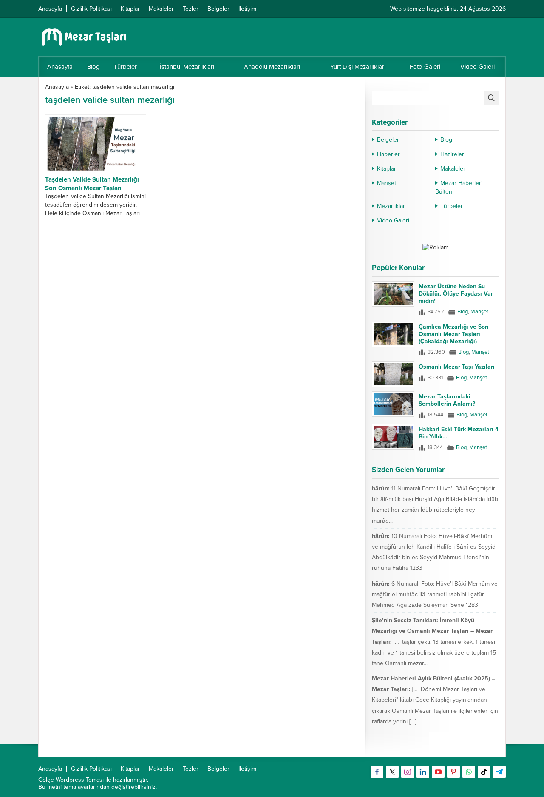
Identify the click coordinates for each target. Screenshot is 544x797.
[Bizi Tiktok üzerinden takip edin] (484, 772)
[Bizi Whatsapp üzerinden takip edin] (468, 772)
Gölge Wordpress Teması (71, 779)
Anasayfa (57, 87)
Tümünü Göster (481, 746)
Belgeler (388, 139)
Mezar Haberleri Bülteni (458, 187)
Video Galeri (393, 220)
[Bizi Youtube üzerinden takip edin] (438, 772)
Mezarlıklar (391, 206)
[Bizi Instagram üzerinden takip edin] (407, 772)
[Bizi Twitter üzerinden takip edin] (392, 772)
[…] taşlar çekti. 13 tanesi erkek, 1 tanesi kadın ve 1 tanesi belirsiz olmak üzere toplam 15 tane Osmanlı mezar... (434, 652)
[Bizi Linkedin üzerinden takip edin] (422, 772)
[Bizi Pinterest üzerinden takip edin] (453, 772)
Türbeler (451, 206)
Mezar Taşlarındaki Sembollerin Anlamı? (447, 400)
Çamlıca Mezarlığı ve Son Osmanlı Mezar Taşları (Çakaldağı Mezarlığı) (453, 334)
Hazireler (452, 154)
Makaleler (452, 168)
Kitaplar (386, 168)
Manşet (386, 183)
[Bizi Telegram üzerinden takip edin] (499, 772)
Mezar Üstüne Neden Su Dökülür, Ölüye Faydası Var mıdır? (456, 294)
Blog (446, 139)
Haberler (388, 154)
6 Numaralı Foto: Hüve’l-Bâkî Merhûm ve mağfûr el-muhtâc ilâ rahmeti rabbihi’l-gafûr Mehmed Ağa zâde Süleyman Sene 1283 (435, 594)
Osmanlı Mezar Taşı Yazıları (457, 366)
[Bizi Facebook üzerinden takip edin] (377, 772)
